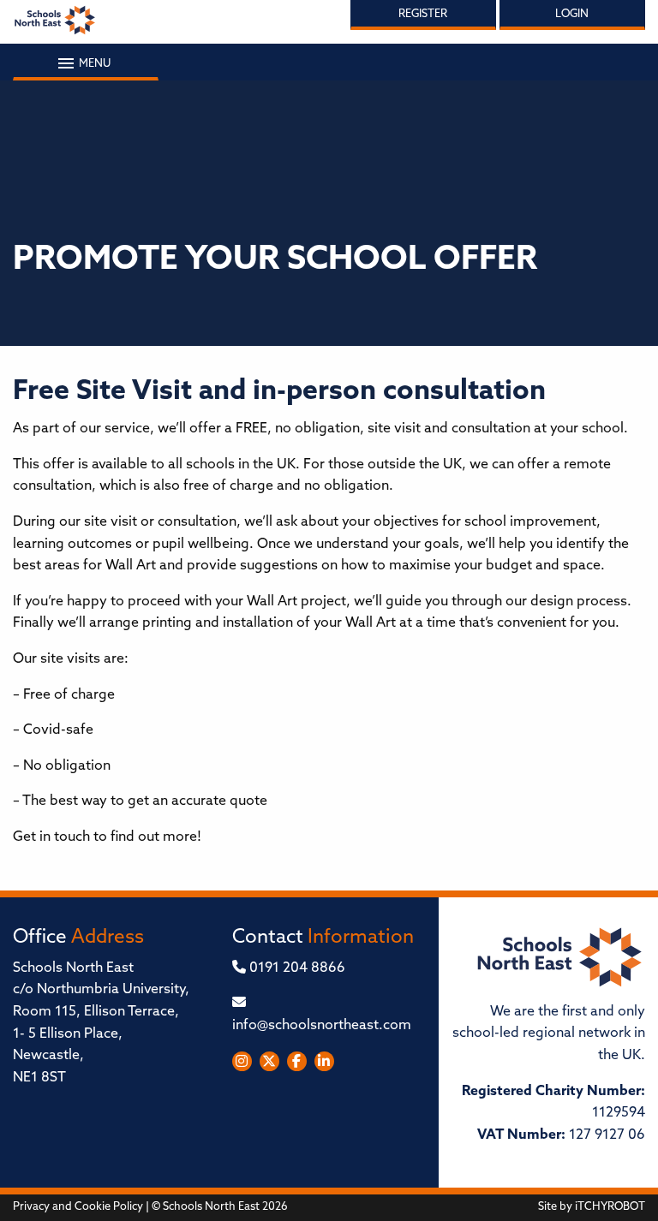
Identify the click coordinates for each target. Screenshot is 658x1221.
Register (422, 14)
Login (572, 14)
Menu (93, 63)
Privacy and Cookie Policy (78, 1206)
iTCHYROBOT (610, 1206)
